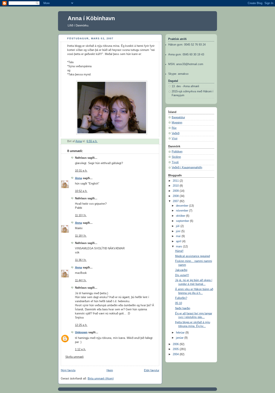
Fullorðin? (181, 298)
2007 (176, 201)
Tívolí (175, 162)
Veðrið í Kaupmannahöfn (187, 167)
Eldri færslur (151, 370)
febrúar (180, 332)
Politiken (177, 151)
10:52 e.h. (81, 191)
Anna (78, 178)
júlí (178, 226)
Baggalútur (178, 117)
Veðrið (175, 133)
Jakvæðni (181, 270)
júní (178, 231)
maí (179, 236)
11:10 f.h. (81, 215)
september (183, 220)
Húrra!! (179, 251)
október (181, 215)
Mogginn (177, 122)
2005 (176, 349)
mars (179, 246)
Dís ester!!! (182, 275)
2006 (176, 344)
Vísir (174, 138)
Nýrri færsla (68, 370)
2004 (176, 354)
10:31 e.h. (81, 170)
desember (182, 205)
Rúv (174, 127)
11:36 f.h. (81, 260)
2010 (176, 185)
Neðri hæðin (182, 308)
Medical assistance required (192, 256)
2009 (176, 190)
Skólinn (176, 156)
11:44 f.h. (81, 280)
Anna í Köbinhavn (91, 18)
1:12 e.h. (80, 349)
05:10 (178, 303)
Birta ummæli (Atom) (101, 378)
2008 (176, 196)
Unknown (81, 332)
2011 (176, 180)
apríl (179, 241)
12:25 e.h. (81, 325)
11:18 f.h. (81, 235)
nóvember (182, 210)
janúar (180, 337)
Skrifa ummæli (74, 356)
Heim (110, 370)
